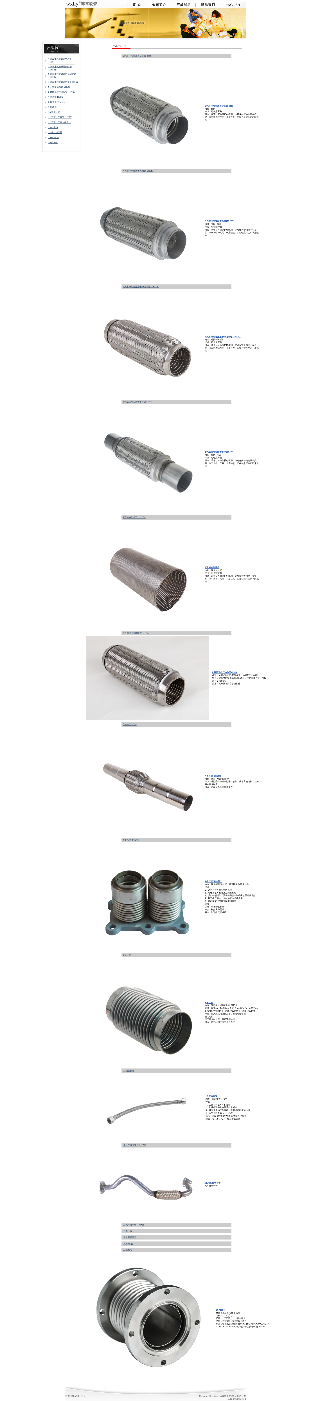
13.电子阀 (53, 127)
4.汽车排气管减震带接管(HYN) (63, 82)
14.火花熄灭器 (55, 132)
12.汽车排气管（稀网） (59, 122)
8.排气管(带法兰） (57, 102)
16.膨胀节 (53, 142)
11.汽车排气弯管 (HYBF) (60, 117)
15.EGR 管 (53, 137)
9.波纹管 (52, 107)
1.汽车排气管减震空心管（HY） (138, 56)
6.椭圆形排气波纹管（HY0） (62, 92)
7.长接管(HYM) (55, 97)
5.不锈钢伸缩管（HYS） (60, 87)
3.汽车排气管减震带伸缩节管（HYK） (141, 286)
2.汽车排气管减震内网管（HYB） (139, 171)
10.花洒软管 (54, 112)
